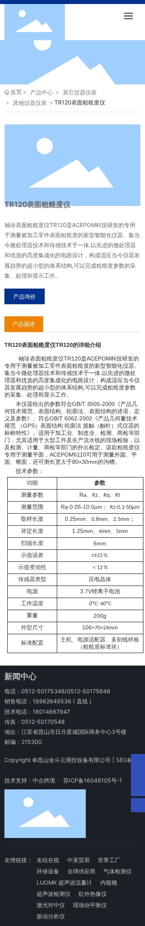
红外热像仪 (93, 893)
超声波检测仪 (53, 893)
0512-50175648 (88, 691)
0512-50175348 (43, 691)
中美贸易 (78, 859)
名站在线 (48, 859)
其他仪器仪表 (30, 102)
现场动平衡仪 (90, 904)
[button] (50, 77)
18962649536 (52, 701)
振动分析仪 (51, 916)
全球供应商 (81, 871)
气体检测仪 (118, 871)
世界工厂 (109, 859)
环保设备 (48, 871)
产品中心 (41, 92)
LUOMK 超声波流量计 (64, 882)
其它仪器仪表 (80, 92)
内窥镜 (108, 882)
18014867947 (51, 711)
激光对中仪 (51, 904)
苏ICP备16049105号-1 (92, 780)
